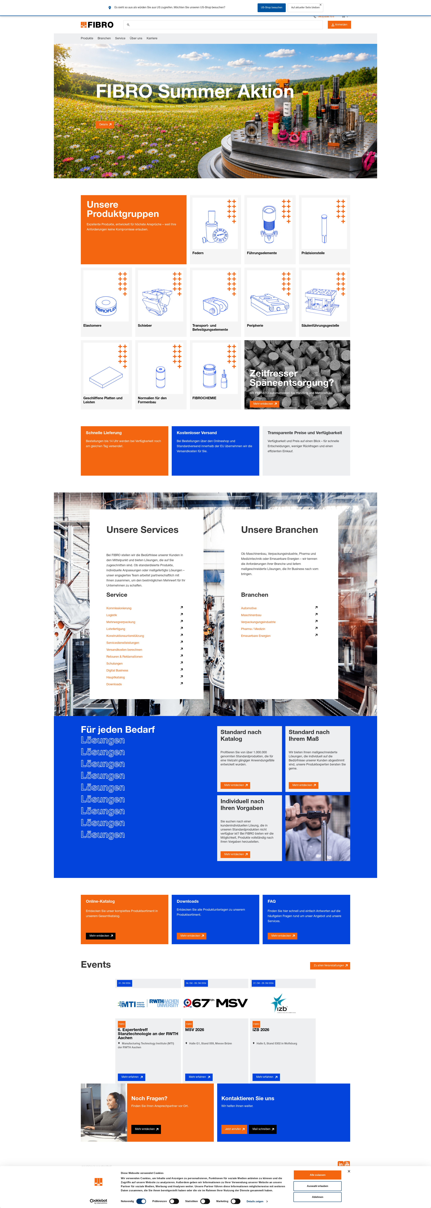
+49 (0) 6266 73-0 (326, 17)
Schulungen (114, 663)
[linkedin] (341, 1165)
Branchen (104, 38)
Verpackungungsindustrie (258, 622)
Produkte (87, 38)
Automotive (249, 608)
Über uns (136, 38)
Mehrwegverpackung (120, 622)
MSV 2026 (194, 1030)
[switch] (174, 1201)
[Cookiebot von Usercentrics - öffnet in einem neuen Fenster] (98, 1201)
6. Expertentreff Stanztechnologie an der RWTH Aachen (148, 1034)
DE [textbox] (343, 17)
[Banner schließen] (349, 1171)
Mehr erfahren (130, 1077)
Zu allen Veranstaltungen (329, 965)
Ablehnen (317, 1197)
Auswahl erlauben (317, 1186)
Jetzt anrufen (233, 1129)
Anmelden (341, 25)
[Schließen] (320, 4)
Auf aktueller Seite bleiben (305, 8)
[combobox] (344, 16)
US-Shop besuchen (271, 8)
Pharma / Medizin (253, 629)
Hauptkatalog (115, 677)
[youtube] (347, 1165)
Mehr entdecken (263, 404)
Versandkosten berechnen (124, 650)
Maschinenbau (251, 615)
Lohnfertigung (115, 629)
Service (120, 38)
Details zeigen (255, 1201)
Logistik (111, 615)
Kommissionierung (118, 608)
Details (103, 124)
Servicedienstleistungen (122, 643)
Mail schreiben (261, 1129)
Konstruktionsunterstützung (125, 636)
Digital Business (117, 670)
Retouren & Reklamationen (124, 656)
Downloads (114, 684)
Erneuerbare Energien (256, 636)
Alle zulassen (317, 1174)
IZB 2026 (261, 1030)
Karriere (152, 38)
